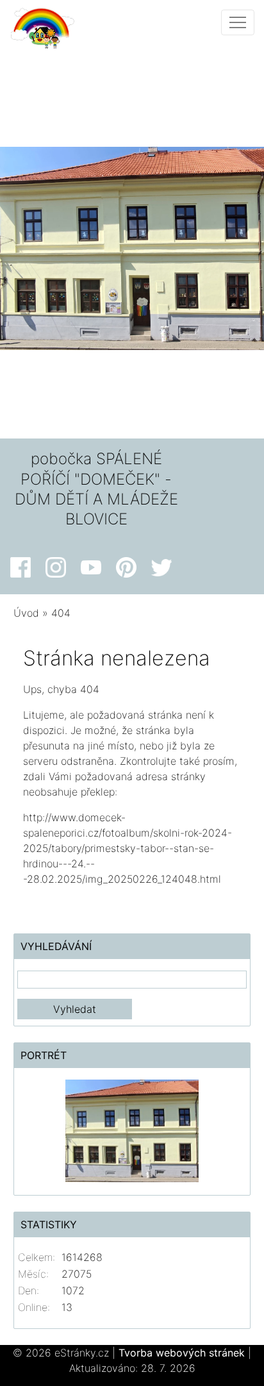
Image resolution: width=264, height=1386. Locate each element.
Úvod (26, 612)
